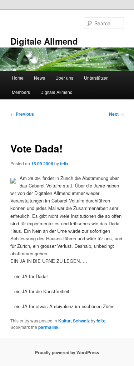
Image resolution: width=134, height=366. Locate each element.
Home (18, 78)
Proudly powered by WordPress (67, 352)
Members (21, 92)
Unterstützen (96, 78)
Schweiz (81, 320)
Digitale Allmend (44, 41)
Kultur (64, 320)
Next (116, 114)
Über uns (64, 78)
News (39, 78)
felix (64, 163)
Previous (22, 114)
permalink (48, 327)
